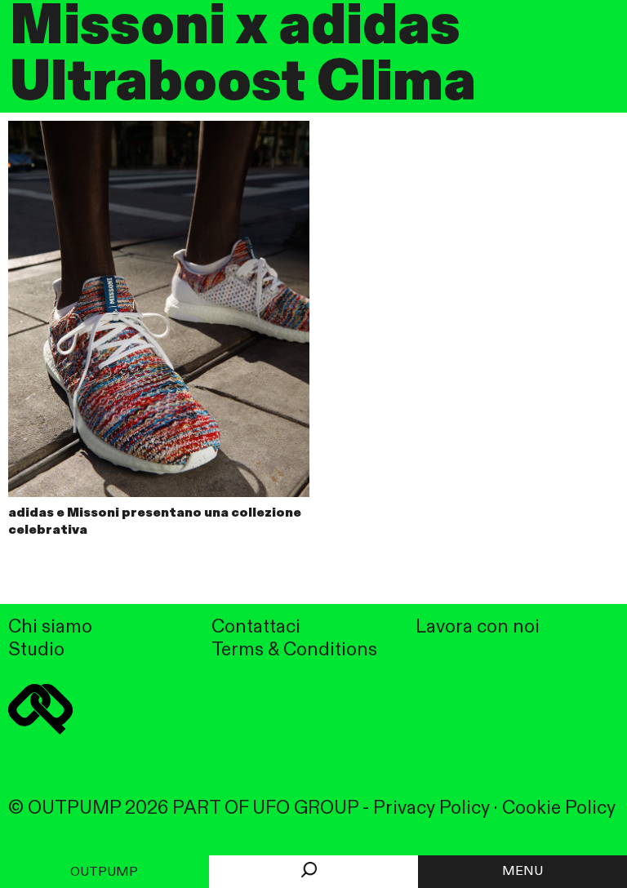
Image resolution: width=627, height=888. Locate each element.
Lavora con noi (478, 627)
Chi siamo (50, 627)
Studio (36, 650)
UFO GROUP (305, 808)
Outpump (104, 872)
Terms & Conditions (294, 650)
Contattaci (255, 627)
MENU (522, 871)
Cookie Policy (559, 808)
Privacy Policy (431, 808)
